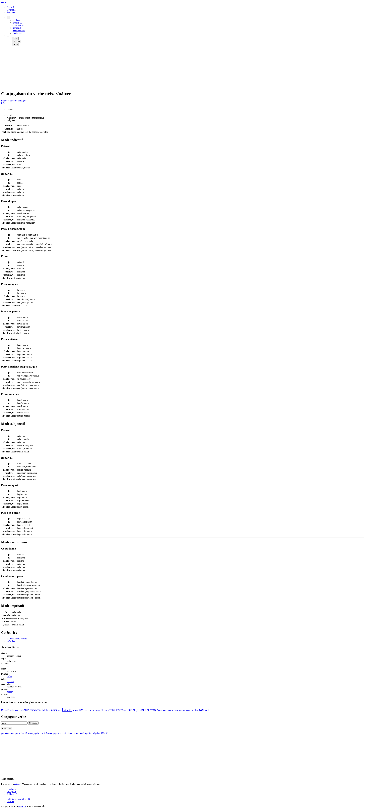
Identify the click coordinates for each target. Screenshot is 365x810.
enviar (12, 710)
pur (63, 733)
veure (119, 710)
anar (148, 710)
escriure (98, 710)
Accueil (10, 7)
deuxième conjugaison (17, 638)
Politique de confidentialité (19, 799)
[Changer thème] (8, 36)
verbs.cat (5, 2)
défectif (104, 733)
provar (182, 710)
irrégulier (11, 641)
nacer (9, 666)
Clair (15, 38)
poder (140, 709)
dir (107, 710)
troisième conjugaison (51, 733)
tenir (25, 710)
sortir (207, 710)
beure (48, 710)
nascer (10, 692)
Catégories (11, 10)
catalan (17, 784)
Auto (16, 44)
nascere (10, 681)
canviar (18, 710)
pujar (54, 709)
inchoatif (69, 733)
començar (35, 709)
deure (160, 710)
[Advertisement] (86, 68)
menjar (175, 710)
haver (67, 709)
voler (112, 709)
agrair (43, 710)
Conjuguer (33, 723)
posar (59, 710)
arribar (195, 710)
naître (9, 676)
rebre (85, 710)
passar (188, 710)
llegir (104, 710)
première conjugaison (10, 733)
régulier (88, 733)
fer (81, 710)
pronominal (79, 733)
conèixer (167, 710)
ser (201, 709)
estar (5, 709)
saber (131, 710)
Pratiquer (11, 12)
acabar (76, 710)
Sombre (17, 41)
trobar (91, 710)
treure (125, 710)
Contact (10, 801)
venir (154, 710)
